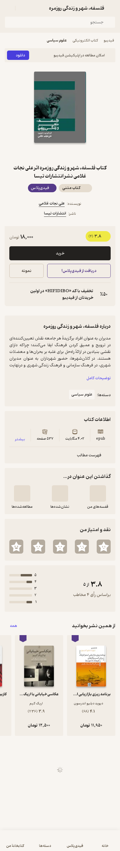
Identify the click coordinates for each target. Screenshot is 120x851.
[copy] (14, 294)
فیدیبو (109, 40)
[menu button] (8, 8)
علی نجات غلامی (52, 203)
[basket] (22, 8)
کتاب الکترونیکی (85, 40)
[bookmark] (74, 153)
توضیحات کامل (99, 378)
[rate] (104, 547)
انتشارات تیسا (55, 213)
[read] (22, 493)
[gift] (60, 153)
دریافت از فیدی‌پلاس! (78, 271)
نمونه (26, 271)
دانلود (20, 55)
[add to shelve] (98, 493)
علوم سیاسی (57, 40)
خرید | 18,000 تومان (31, 843)
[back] (112, 8)
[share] (46, 153)
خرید (60, 253)
